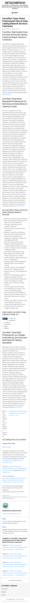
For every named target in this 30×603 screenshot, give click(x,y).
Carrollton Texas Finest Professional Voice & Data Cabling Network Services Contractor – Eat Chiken (14, 556)
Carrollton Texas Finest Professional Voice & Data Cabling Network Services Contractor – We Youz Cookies (14, 564)
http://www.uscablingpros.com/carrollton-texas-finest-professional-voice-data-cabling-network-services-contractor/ (14, 480)
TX (13, 498)
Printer (19, 497)
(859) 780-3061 (6, 94)
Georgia (3, 592)
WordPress (26, 601)
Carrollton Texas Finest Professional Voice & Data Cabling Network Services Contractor (14, 468)
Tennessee (4, 589)
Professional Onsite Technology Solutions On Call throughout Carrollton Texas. (18, 413)
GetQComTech (15, 2)
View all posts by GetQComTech (11, 514)
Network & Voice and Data (11, 497)
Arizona (3, 595)
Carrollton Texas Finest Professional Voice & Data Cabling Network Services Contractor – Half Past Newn (14, 547)
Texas (21, 50)
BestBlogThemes (14, 601)
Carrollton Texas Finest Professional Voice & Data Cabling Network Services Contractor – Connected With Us (14, 573)
